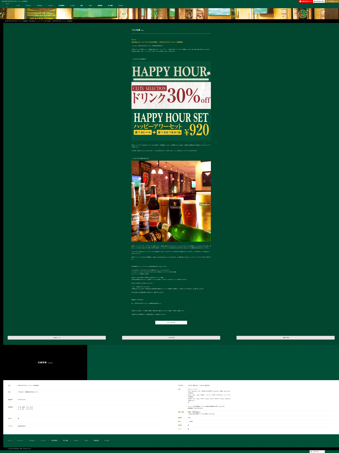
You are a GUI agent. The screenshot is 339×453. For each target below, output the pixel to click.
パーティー (28, 5)
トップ (18, 5)
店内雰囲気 (61, 5)
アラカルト (40, 5)
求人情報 (110, 5)
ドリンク (50, 5)
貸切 (82, 5)
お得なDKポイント (306, 1)
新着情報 (100, 5)
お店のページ (57, 337)
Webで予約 (172, 337)
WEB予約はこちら (333, 1)
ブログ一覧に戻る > (171, 322)
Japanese (315, 451)
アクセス (120, 5)
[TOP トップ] (7, 6)
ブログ (90, 5)
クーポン (72, 5)
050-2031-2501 (320, 1)
